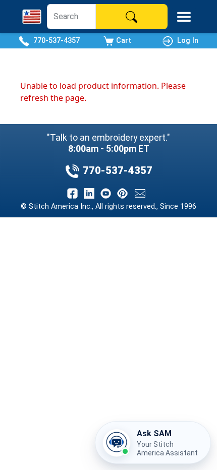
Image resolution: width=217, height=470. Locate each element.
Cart (122, 40)
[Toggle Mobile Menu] (184, 17)
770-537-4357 (54, 40)
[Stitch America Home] (32, 17)
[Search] (131, 16)
